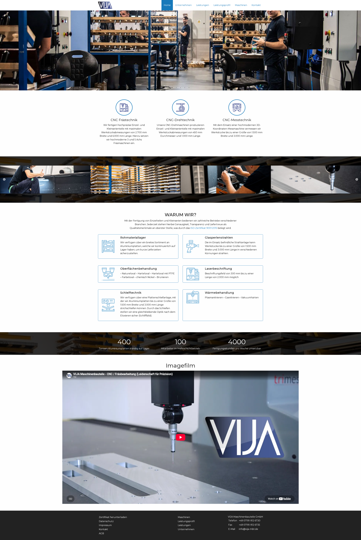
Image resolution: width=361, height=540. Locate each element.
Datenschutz (106, 521)
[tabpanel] (180, 45)
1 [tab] (172, 87)
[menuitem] (167, 5)
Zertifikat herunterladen (113, 517)
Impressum (105, 525)
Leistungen (202, 5)
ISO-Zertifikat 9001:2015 (203, 228)
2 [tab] (176, 87)
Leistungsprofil (221, 5)
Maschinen (241, 5)
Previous (4, 179)
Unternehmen (183, 5)
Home (167, 5)
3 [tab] (180, 87)
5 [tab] (189, 87)
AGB (101, 533)
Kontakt (256, 5)
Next (356, 179)
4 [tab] (184, 87)
